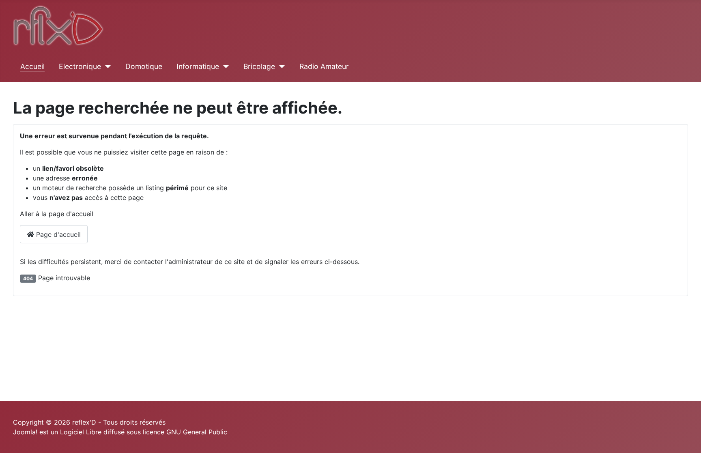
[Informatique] (224, 66)
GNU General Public (196, 432)
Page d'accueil (57, 234)
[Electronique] (106, 66)
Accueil (32, 66)
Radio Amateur (324, 66)
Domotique (143, 66)
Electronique (80, 66)
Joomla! (25, 432)
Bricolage (259, 66)
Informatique (197, 66)
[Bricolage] (280, 66)
